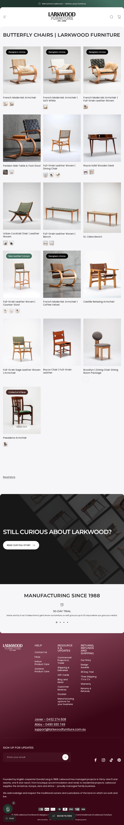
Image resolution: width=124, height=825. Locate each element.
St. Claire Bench (92, 236)
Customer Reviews (63, 688)
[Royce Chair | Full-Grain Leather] (62, 342)
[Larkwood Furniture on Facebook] (95, 760)
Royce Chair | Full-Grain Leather (57, 371)
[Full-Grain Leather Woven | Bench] (62, 206)
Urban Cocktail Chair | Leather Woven (21, 235)
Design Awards (85, 666)
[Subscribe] (65, 757)
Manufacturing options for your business (66, 701)
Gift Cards (63, 675)
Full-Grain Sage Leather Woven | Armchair (21, 371)
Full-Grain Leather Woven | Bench (59, 235)
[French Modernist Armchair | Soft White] (62, 70)
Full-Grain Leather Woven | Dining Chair (59, 167)
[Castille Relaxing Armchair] (102, 274)
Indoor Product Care (42, 663)
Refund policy (43, 820)
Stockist (62, 694)
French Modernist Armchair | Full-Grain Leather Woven (100, 99)
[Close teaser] (13, 803)
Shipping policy (80, 820)
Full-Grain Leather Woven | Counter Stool (19, 303)
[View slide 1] (56, 622)
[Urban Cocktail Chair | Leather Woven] (22, 206)
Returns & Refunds (86, 690)
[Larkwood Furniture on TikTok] (111, 760)
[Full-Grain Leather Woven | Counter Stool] (22, 274)
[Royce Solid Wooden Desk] (102, 138)
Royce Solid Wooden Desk (98, 165)
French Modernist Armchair (19, 97)
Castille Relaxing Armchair (99, 301)
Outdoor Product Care (42, 670)
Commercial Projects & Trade (64, 660)
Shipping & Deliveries (63, 669)
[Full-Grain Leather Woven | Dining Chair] (62, 138)
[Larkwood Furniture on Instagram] (103, 760)
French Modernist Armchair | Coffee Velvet (60, 303)
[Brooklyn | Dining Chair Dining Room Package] (102, 342)
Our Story (86, 660)
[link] (50, 719)
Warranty (86, 684)
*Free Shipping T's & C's (88, 678)
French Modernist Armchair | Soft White (60, 99)
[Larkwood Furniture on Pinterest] (119, 760)
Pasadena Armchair (15, 438)
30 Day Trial (87, 672)
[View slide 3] (64, 622)
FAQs (37, 657)
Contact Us (41, 652)
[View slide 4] (67, 622)
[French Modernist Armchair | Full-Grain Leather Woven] (102, 70)
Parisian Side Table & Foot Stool (22, 165)
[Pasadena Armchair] (22, 410)
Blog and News (63, 681)
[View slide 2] (60, 622)
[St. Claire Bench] (102, 207)
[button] (8, 809)
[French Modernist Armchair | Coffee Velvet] (62, 274)
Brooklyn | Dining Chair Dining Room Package (100, 371)
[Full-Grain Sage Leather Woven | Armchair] (22, 342)
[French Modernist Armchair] (22, 70)
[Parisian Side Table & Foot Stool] (22, 138)
